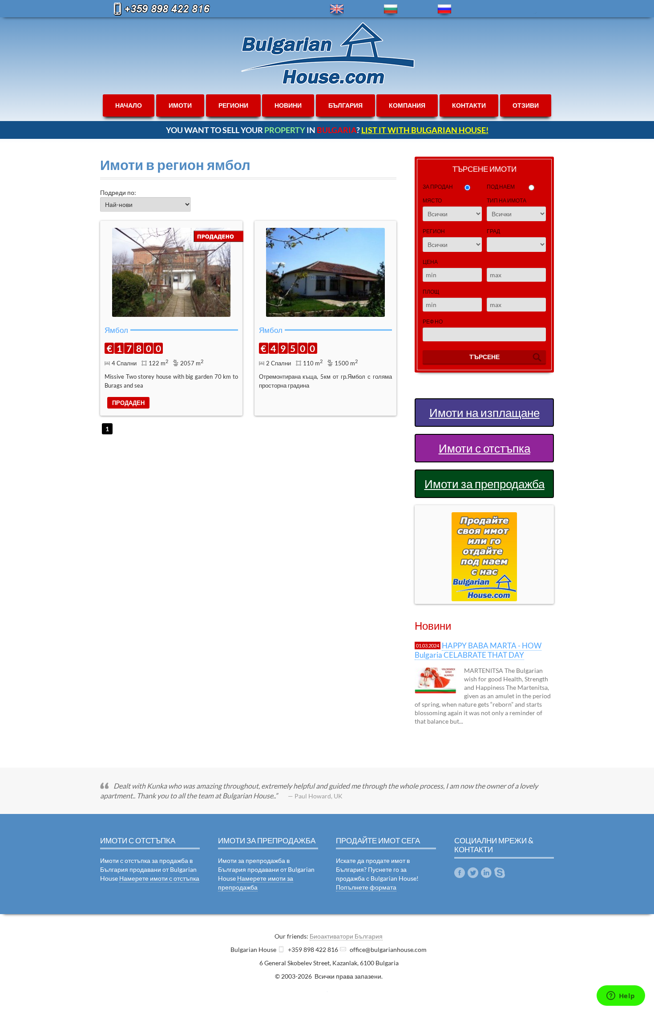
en (336, 9)
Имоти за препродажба (484, 484)
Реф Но (433, 321)
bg (390, 9)
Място (432, 200)
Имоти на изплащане (484, 412)
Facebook (459, 872)
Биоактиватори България (346, 936)
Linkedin (486, 872)
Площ (431, 291)
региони (233, 105)
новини (288, 105)
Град (493, 231)
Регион (434, 231)
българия (345, 105)
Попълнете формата (366, 887)
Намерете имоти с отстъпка (159, 878)
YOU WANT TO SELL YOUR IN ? (327, 130)
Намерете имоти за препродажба (255, 882)
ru (444, 9)
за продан (438, 186)
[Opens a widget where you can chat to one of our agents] (620, 996)
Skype (499, 872)
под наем (501, 186)
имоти (180, 105)
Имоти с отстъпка (484, 448)
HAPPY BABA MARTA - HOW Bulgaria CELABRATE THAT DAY (478, 650)
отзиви (526, 105)
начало (128, 105)
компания (407, 105)
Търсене (484, 356)
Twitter (473, 872)
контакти (469, 105)
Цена (430, 262)
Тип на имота (506, 200)
